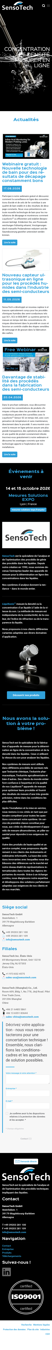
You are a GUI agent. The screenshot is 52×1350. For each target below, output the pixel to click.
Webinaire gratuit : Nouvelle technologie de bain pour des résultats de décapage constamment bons (24, 172)
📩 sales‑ (19, 977)
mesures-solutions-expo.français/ (26, 509)
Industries (45, 1329)
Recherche (26, 1325)
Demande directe (28, 1161)
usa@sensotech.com (24, 977)
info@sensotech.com (18, 939)
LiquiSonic (8, 603)
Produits (7, 1252)
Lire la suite (9, 242)
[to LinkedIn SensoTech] (6, 1272)
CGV (47, 1334)
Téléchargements (11, 1256)
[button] (43, 5)
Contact (6, 1245)
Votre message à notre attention (21, 1073)
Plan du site (33, 1329)
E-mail (9, 1101)
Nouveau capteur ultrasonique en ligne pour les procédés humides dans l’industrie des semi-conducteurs (25, 283)
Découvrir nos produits (26, 695)
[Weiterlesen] (26, 146)
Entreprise (11, 1088)
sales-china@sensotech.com (22, 1016)
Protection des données (14, 1329)
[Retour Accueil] (17, 5)
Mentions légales (41, 1325)
